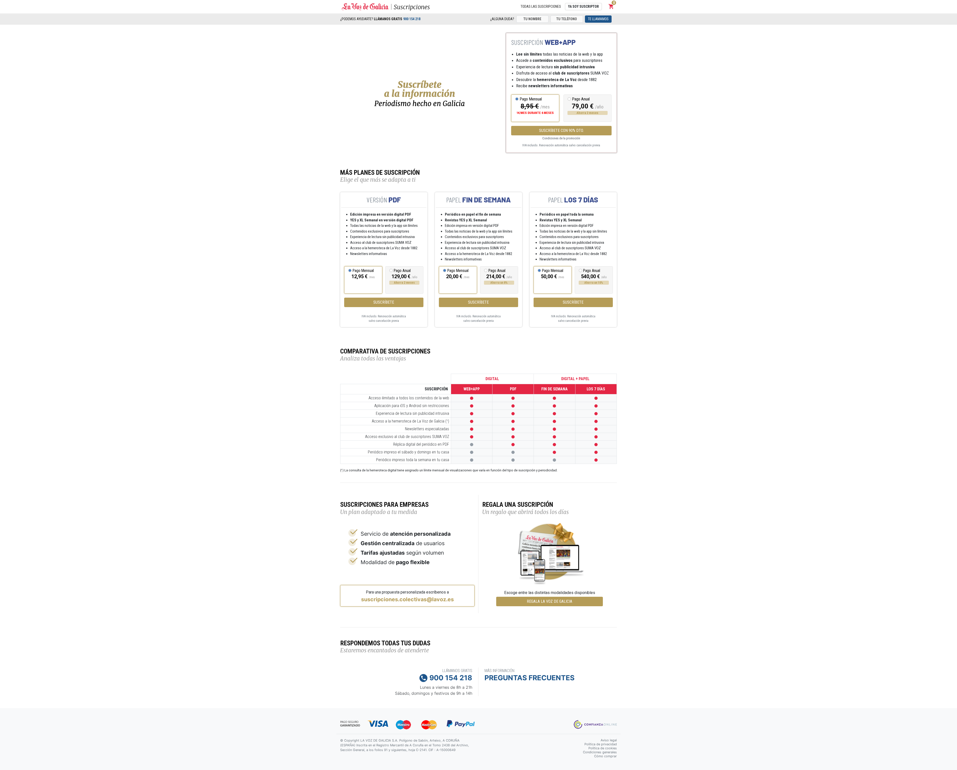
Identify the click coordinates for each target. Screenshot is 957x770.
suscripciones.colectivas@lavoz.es (407, 599)
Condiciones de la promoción (561, 138)
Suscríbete (383, 302)
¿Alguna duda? (502, 19)
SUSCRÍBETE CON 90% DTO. (561, 130)
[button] (611, 6)
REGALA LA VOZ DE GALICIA (549, 601)
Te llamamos (598, 19)
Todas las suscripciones (541, 6)
